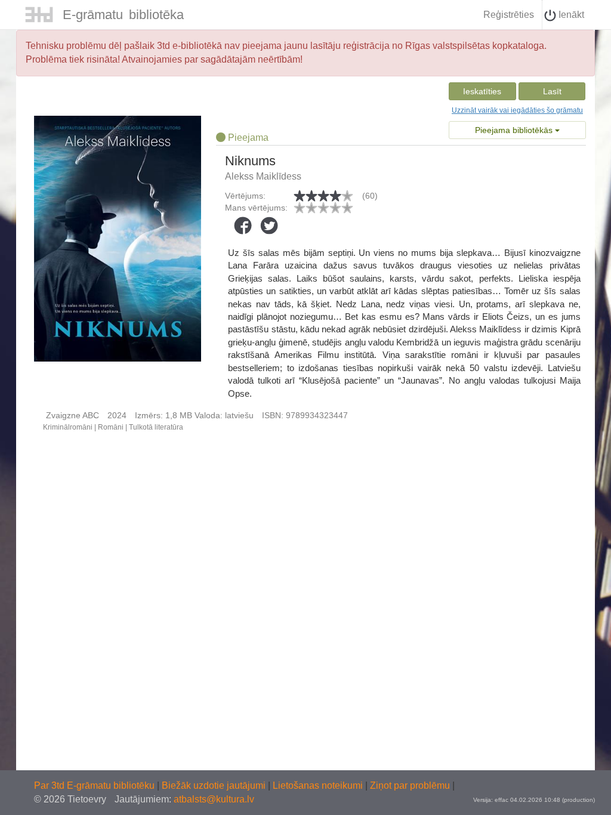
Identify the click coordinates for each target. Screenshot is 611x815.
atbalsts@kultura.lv (214, 799)
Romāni (111, 427)
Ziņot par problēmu (410, 785)
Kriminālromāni (67, 427)
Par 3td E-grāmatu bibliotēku (95, 785)
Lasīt (552, 91)
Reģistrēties (508, 15)
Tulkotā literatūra (156, 427)
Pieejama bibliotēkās (515, 130)
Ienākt (570, 15)
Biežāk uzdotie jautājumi (215, 785)
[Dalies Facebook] (243, 225)
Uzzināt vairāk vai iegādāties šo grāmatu (517, 110)
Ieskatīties (482, 91)
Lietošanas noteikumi (319, 785)
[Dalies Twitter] (269, 225)
